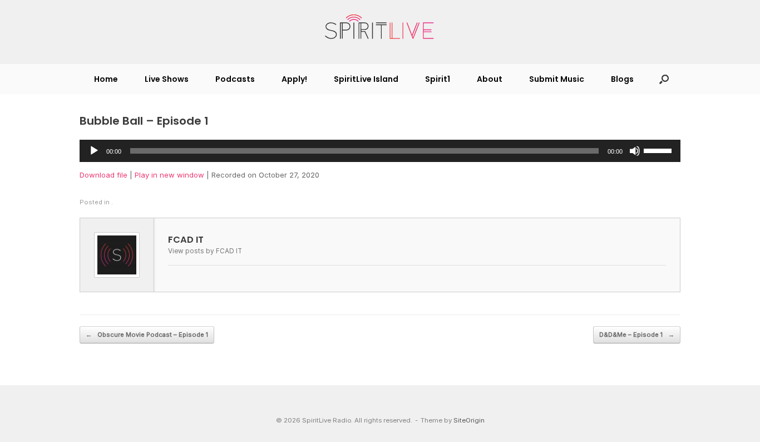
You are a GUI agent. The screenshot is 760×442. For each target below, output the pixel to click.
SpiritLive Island (366, 79)
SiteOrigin (469, 420)
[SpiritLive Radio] (380, 27)
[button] (664, 79)
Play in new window (169, 174)
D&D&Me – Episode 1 (636, 334)
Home (106, 79)
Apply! (294, 79)
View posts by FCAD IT (205, 251)
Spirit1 (437, 79)
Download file (103, 174)
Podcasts (235, 79)
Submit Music (556, 79)
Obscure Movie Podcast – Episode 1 (147, 334)
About (489, 79)
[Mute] (634, 150)
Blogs (622, 79)
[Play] (94, 150)
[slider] (659, 150)
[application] (380, 151)
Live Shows (167, 79)
